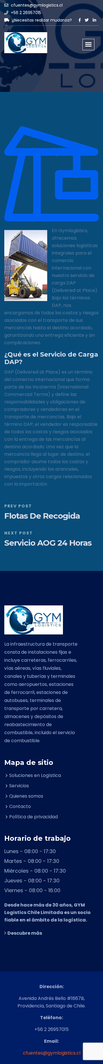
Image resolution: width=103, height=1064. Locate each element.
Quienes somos (26, 796)
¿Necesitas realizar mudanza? (41, 20)
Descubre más (24, 933)
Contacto (20, 806)
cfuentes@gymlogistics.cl (36, 5)
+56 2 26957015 (25, 13)
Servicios (19, 785)
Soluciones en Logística (35, 775)
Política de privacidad (33, 816)
